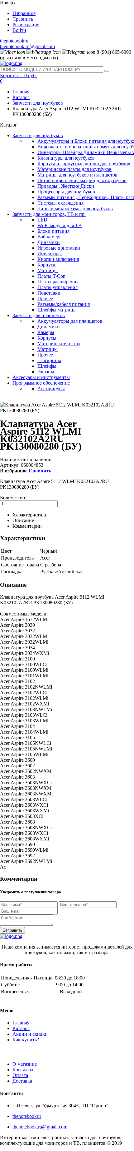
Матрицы (47, 270)
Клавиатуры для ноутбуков (66, 158)
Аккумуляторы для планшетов (69, 321)
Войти (19, 30)
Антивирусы (51, 388)
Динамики (48, 242)
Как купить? (25, 1039)
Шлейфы (46, 366)
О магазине (24, 1064)
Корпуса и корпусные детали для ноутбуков (83, 163)
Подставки (48, 293)
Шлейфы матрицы (57, 309)
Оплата (20, 1075)
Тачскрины (49, 360)
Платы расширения (58, 281)
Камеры (45, 332)
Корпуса (46, 264)
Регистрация (25, 24)
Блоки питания (53, 231)
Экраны (45, 371)
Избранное (24, 13)
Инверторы (49, 253)
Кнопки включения (58, 259)
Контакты (22, 1069)
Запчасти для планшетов (38, 315)
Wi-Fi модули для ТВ (59, 225)
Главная (20, 91)
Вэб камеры (50, 236)
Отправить (12, 930)
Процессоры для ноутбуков (66, 191)
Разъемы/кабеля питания (63, 304)
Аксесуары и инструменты (41, 377)
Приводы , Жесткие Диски (65, 186)
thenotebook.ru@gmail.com (27, 46)
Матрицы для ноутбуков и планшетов (77, 174)
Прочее (45, 298)
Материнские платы (58, 343)
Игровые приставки (58, 248)
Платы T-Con (51, 276)
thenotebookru (14, 40)
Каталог (21, 97)
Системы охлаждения (60, 203)
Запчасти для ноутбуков (37, 103)
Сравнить (22, 19)
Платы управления (57, 287)
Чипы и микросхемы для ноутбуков (75, 208)
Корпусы (46, 338)
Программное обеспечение (41, 383)
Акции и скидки (30, 1034)
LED (42, 219)
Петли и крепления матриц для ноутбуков (82, 180)
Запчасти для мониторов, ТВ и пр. (49, 214)
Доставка (22, 1081)
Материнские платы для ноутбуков (74, 169)
